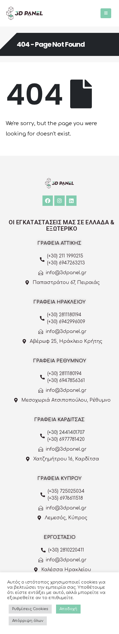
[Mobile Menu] (106, 13)
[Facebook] (47, 200)
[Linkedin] (71, 200)
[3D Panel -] (24, 13)
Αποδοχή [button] (68, 609)
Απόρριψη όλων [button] (27, 621)
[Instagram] (59, 200)
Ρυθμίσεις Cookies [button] (30, 609)
